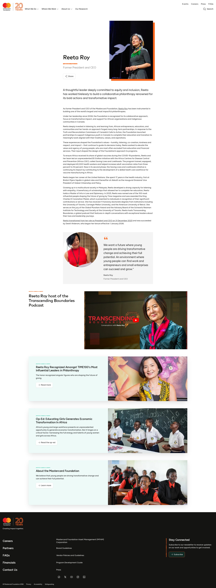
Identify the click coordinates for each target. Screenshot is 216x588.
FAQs (210, 4)
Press (203, 4)
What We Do (30, 9)
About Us (65, 9)
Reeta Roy (123, 108)
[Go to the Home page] (14, 7)
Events (185, 4)
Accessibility (38, 584)
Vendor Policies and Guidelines (70, 555)
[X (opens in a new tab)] (65, 577)
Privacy (28, 584)
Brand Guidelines (64, 548)
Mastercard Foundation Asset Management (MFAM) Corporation (80, 540)
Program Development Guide (69, 562)
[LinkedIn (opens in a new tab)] (84, 577)
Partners (8, 548)
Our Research (81, 9)
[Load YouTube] (135, 320)
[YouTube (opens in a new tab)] (71, 577)
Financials (9, 562)
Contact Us (10, 569)
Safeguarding (49, 584)
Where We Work (49, 9)
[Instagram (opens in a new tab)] (78, 577)
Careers (194, 4)
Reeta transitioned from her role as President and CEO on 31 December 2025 (97, 220)
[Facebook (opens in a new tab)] (59, 577)
